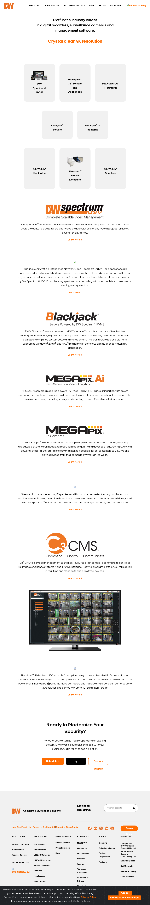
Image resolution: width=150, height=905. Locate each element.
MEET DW (34, 6)
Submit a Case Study (67, 827)
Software (38, 871)
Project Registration (104, 855)
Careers (81, 859)
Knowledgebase (128, 861)
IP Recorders (40, 850)
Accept (125, 893)
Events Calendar (63, 843)
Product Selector (19, 855)
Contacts (103, 843)
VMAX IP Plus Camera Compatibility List (128, 854)
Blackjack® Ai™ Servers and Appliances (75, 85)
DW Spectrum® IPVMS (39, 88)
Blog (58, 853)
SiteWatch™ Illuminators (39, 171)
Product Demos (20, 862)
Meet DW (82, 843)
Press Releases (63, 848)
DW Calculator (127, 877)
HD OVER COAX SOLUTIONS (79, 6)
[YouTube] (95, 828)
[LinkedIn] (106, 828)
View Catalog (40, 881)
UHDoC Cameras (42, 855)
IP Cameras (39, 844)
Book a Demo (129, 829)
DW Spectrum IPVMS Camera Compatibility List (128, 846)
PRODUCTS (40, 837)
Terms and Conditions (82, 871)
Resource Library (128, 871)
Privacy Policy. (88, 897)
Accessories (18, 850)
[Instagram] (112, 828)
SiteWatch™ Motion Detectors (75, 175)
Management (83, 854)
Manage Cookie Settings (124, 897)
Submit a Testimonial (44, 827)
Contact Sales (76, 761)
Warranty (81, 864)
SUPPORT (126, 837)
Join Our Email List (21, 827)
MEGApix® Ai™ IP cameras (110, 86)
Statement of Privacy (82, 879)
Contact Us (82, 848)
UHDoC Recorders (42, 860)
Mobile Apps (39, 876)
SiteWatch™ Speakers (110, 171)
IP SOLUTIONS (51, 6)
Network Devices (42, 866)
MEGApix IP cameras (92, 127)
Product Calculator (20, 844)
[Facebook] (90, 828)
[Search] (134, 808)
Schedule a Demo (52, 762)
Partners (103, 862)
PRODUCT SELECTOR (110, 6)
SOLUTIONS (18, 837)
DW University (127, 866)
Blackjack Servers (57, 127)
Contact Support (98, 762)
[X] (101, 828)
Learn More (74, 240)
